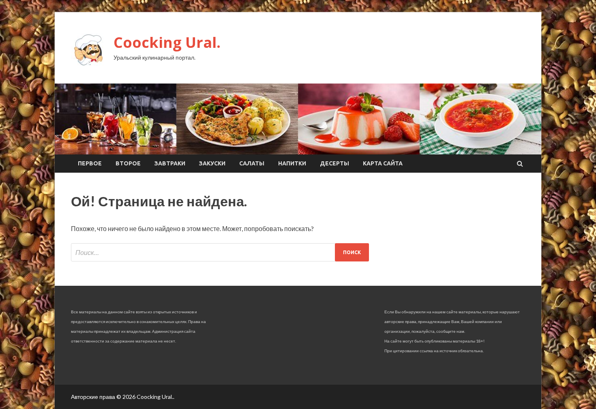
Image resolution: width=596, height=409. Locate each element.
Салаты (251, 163)
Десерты (334, 163)
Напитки (292, 163)
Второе (128, 163)
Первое (90, 163)
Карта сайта (383, 163)
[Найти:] (220, 252)
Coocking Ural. (167, 42)
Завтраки (169, 163)
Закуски (212, 163)
